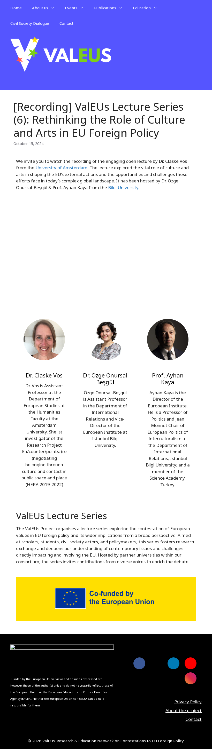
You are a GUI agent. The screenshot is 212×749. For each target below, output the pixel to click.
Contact (66, 23)
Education (142, 7)
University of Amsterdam (61, 168)
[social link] (139, 663)
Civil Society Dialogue (29, 23)
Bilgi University (123, 187)
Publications (105, 7)
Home (16, 7)
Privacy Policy (188, 702)
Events (71, 7)
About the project (183, 710)
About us (40, 7)
